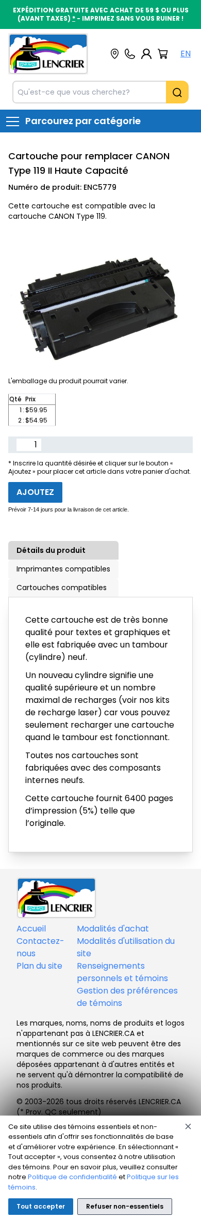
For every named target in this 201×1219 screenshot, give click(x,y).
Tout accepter (40, 1206)
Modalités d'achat (113, 929)
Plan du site (39, 966)
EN (185, 53)
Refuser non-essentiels (124, 1206)
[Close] (188, 1126)
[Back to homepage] (48, 53)
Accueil (31, 929)
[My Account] (146, 54)
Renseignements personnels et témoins (122, 972)
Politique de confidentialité (72, 1177)
